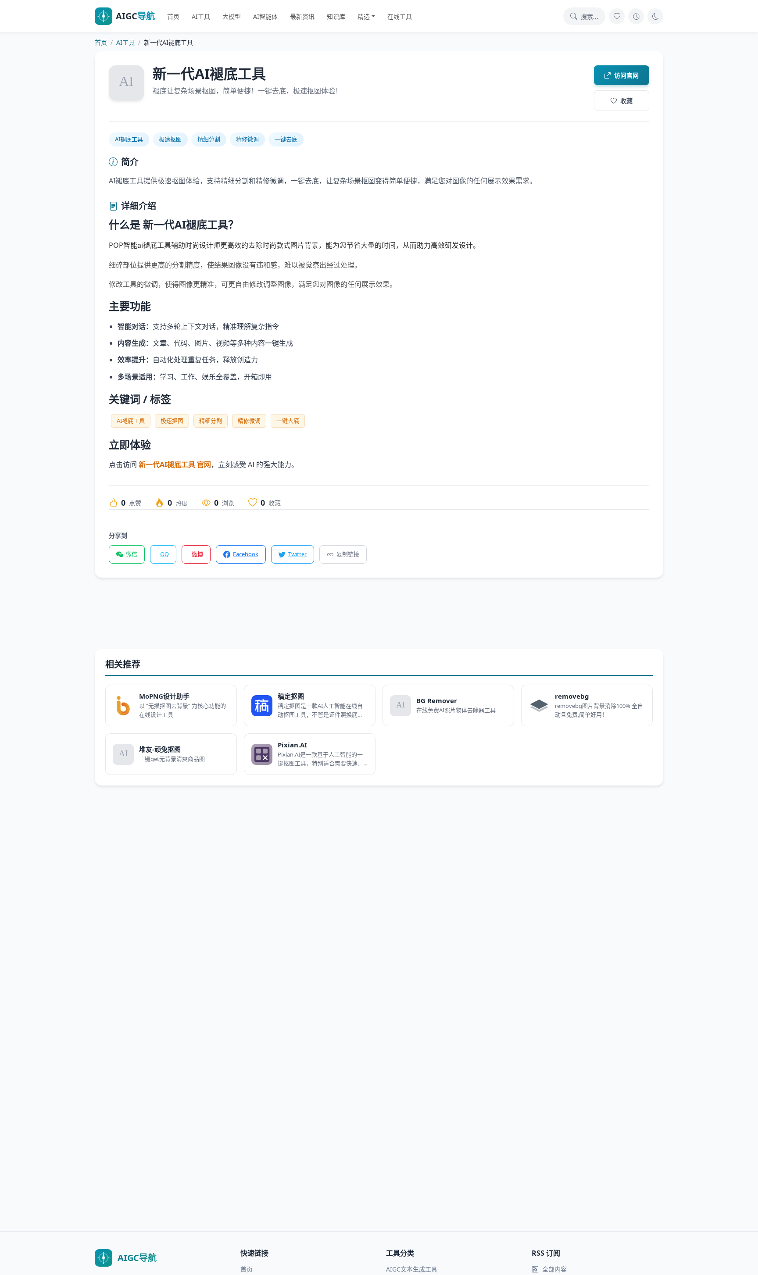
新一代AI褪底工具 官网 (175, 464)
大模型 (231, 16)
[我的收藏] (617, 16)
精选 (364, 16)
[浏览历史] (636, 16)
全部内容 (554, 1269)
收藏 (626, 100)
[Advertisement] (358, 620)
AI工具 (201, 16)
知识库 (336, 16)
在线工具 (399, 16)
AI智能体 (265, 16)
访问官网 (626, 75)
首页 (173, 16)
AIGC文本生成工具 (411, 1269)
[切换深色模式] (655, 16)
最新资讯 (302, 16)
